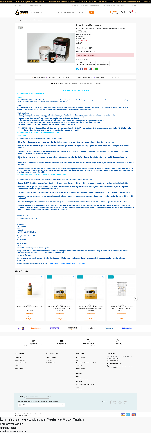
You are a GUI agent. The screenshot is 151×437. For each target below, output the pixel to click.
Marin (77, 376)
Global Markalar (19, 368)
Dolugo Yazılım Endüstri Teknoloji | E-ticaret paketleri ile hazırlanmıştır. (75, 435)
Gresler (78, 371)
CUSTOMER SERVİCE (52, 353)
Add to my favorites (83, 59)
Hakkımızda (18, 357)
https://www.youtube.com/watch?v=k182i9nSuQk (68, 263)
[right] (135, 299)
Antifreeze (79, 365)
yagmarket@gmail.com (115, 363)
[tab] (57, 83)
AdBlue (78, 360)
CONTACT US (111, 353)
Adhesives (79, 389)
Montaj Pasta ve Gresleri (82, 379)
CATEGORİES (80, 353)
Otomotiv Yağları (80, 357)
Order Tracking (106, 5)
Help (118, 5)
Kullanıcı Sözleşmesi (20, 362)
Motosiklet (79, 381)
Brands (113, 5)
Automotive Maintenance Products (85, 384)
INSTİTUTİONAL (20, 353)
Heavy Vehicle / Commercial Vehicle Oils (86, 362)
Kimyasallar (79, 373)
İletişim (17, 365)
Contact (122, 5)
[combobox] (20, 405)
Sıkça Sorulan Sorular (51, 357)
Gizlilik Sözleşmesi (20, 360)
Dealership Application (95, 5)
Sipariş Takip (49, 360)
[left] (15, 299)
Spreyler (78, 387)
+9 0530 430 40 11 (114, 360)
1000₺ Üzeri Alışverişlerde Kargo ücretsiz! (30, 2)
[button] (132, 12)
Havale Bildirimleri (50, 362)
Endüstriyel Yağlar (80, 368)
